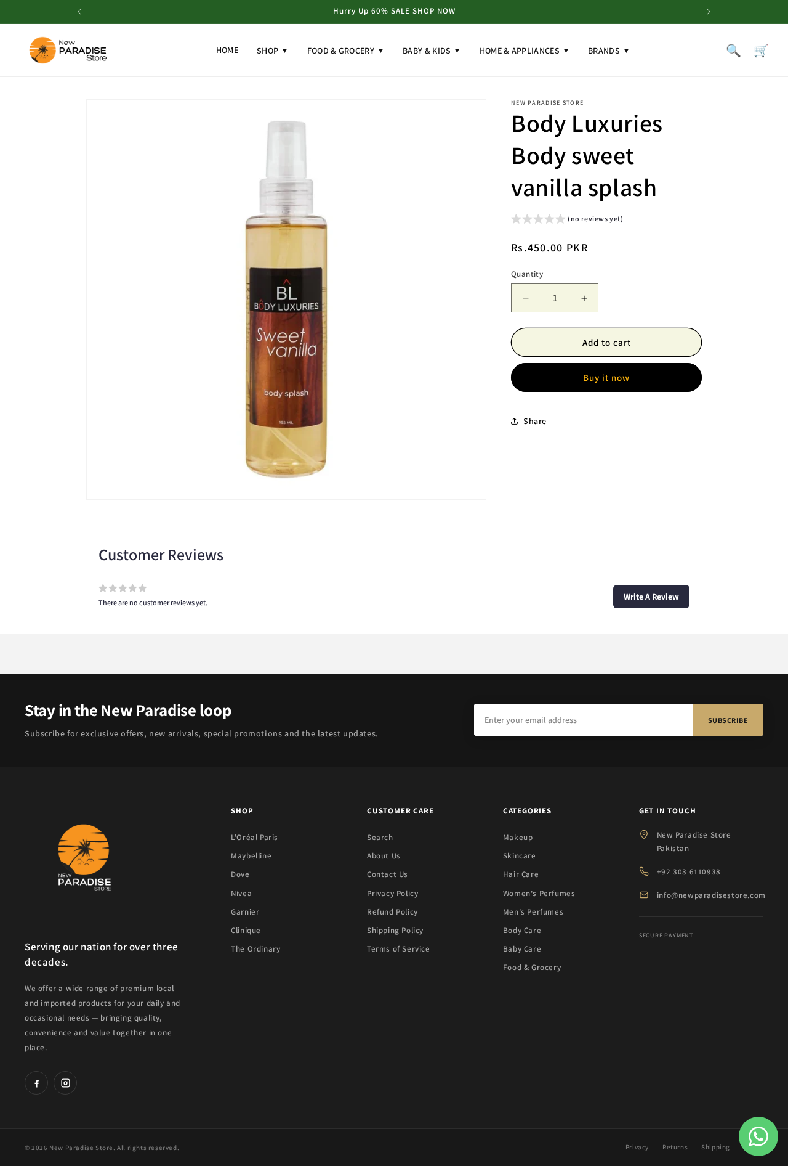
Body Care (522, 930)
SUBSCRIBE (728, 720)
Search (380, 837)
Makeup (518, 837)
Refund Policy (392, 912)
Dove (240, 874)
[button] (567, 220)
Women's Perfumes (539, 893)
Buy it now (606, 377)
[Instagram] (65, 1083)
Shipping (715, 1147)
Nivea (241, 893)
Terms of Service (398, 949)
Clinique (246, 930)
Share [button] (535, 420)
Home (227, 49)
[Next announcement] (708, 11)
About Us (384, 855)
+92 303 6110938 (689, 871)
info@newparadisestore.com (711, 895)
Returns (675, 1147)
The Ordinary (255, 949)
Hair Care (521, 874)
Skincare (519, 855)
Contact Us (387, 874)
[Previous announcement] (79, 11)
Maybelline (251, 855)
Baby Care (522, 949)
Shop (273, 50)
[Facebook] (36, 1083)
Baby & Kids (432, 50)
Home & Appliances (524, 50)
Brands (609, 50)
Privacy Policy (392, 893)
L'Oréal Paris (254, 837)
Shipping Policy (395, 930)
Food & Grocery (346, 50)
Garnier (245, 912)
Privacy (637, 1147)
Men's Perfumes (533, 912)
